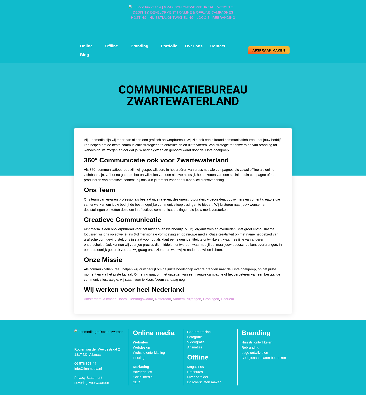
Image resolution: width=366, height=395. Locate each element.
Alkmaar (109, 299)
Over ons (194, 46)
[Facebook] (246, 368)
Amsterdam (92, 299)
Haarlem (227, 299)
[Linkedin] (262, 368)
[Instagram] (254, 368)
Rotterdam (163, 299)
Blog (84, 54)
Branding (139, 46)
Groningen (211, 299)
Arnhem (179, 299)
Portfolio (169, 46)
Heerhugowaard (141, 299)
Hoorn (122, 299)
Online (86, 46)
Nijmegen (194, 299)
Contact (217, 46)
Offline (111, 46)
